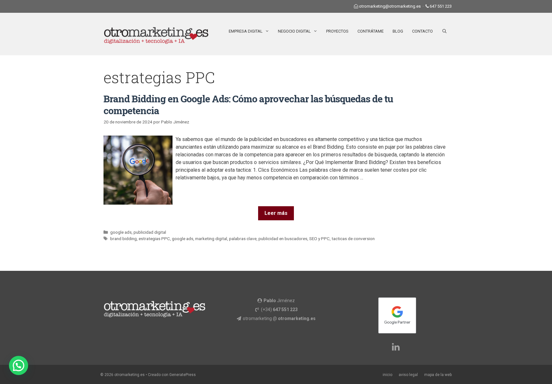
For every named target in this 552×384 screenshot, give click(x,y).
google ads (121, 232)
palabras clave (243, 238)
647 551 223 (441, 6)
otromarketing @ (279, 318)
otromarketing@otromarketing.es (390, 6)
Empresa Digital (246, 31)
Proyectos (337, 31)
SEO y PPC (319, 238)
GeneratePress (182, 374)
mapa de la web (438, 374)
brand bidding (123, 238)
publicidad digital (150, 232)
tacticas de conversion (353, 238)
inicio (387, 374)
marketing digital (211, 238)
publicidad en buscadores (282, 238)
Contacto (422, 31)
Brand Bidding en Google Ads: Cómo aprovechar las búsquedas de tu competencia (248, 104)
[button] (18, 365)
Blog (398, 31)
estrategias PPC (154, 238)
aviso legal (408, 374)
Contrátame (370, 31)
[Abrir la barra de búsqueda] (444, 31)
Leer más (276, 213)
